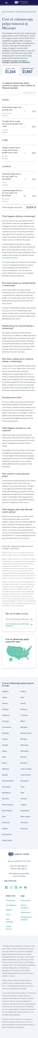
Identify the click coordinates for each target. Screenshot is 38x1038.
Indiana (23, 691)
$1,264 (10, 70)
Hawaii (4, 751)
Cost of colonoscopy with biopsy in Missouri (17, 625)
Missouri (24, 757)
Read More (23, 61)
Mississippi (24, 751)
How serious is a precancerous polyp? (15, 475)
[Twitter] (20, 888)
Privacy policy (26, 900)
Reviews (9, 910)
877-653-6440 (25, 861)
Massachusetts (26, 733)
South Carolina (26, 769)
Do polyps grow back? (12, 397)
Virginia (23, 805)
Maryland (24, 727)
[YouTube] (25, 888)
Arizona (5, 703)
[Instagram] (11, 888)
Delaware (5, 733)
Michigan (24, 739)
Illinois (4, 763)
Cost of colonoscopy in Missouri (17, 619)
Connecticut (6, 727)
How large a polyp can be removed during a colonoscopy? (17, 360)
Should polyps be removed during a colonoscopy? (18, 327)
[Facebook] (6, 888)
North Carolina (7, 805)
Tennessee (24, 781)
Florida (4, 739)
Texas (23, 787)
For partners (10, 900)
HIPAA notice (25, 912)
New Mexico (6, 793)
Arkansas (5, 709)
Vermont (24, 799)
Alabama (5, 691)
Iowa (22, 697)
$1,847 (27, 70)
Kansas (23, 703)
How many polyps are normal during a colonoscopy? (18, 284)
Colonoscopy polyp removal (25, 12)
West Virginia (25, 816)
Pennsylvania (7, 834)
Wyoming (24, 828)
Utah (22, 793)
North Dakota (7, 810)
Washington (25, 810)
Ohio (4, 816)
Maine (23, 721)
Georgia (5, 745)
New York (5, 799)
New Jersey (6, 787)
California (5, 715)
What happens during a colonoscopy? (19, 216)
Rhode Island (7, 840)
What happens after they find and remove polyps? (17, 510)
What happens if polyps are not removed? (16, 429)
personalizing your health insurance (20, 491)
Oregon (5, 828)
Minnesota (24, 745)
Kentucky (24, 709)
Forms (8, 914)
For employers (11, 905)
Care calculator (8, 12)
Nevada (5, 775)
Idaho (4, 757)
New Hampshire (8, 781)
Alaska (4, 697)
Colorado (5, 721)
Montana (24, 763)
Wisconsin (24, 822)
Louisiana (24, 715)
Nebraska (5, 769)
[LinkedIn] (16, 888)
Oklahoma (6, 822)
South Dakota (26, 775)
